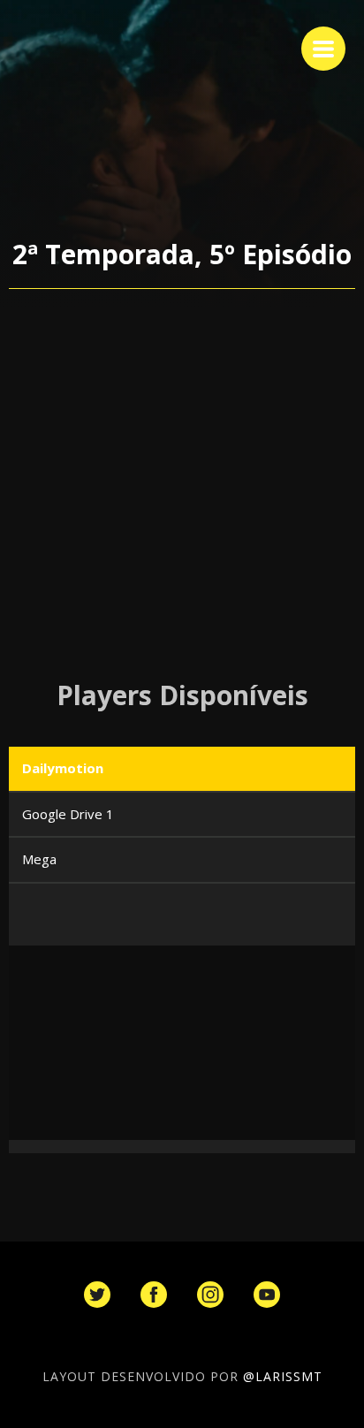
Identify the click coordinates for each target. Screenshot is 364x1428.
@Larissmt (282, 1376)
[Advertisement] (182, 484)
